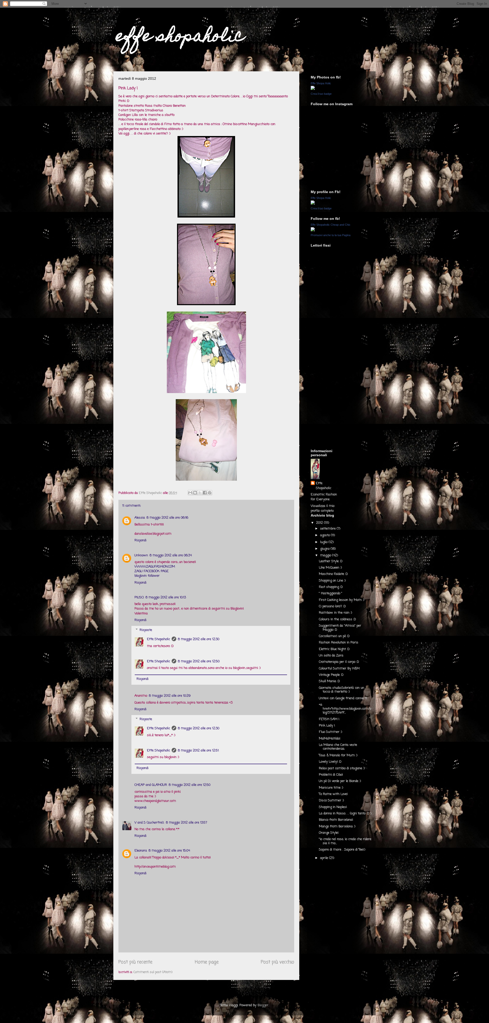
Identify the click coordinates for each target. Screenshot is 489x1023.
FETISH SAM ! (329, 719)
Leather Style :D (331, 561)
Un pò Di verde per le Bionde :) (340, 781)
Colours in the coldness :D (337, 619)
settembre (328, 528)
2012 (320, 522)
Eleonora (140, 850)
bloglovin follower (147, 575)
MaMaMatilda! (329, 738)
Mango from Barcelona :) (337, 826)
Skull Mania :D (329, 681)
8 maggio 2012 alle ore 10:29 (170, 695)
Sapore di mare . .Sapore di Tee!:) (342, 849)
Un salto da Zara (331, 655)
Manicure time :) (331, 787)
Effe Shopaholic (158, 639)
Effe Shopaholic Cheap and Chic (330, 224)
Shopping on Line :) (332, 580)
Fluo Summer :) (330, 732)
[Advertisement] (331, 370)
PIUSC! (139, 597)
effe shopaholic (180, 37)
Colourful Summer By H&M (339, 668)
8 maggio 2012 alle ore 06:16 (167, 517)
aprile (324, 858)
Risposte (146, 630)
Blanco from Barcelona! (336, 819)
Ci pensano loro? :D (332, 606)
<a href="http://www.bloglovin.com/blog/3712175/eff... (345, 708)
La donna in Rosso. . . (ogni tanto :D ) (345, 813)
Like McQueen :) (330, 567)
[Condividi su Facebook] (204, 492)
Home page (207, 962)
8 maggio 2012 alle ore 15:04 (169, 850)
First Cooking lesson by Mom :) (341, 600)
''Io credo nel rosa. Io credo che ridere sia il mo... (345, 841)
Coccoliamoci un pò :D (334, 636)
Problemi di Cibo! (331, 774)
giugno (325, 548)
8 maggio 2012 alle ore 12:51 (198, 750)
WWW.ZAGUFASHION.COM (154, 566)
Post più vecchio (277, 962)
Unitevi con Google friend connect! (343, 698)
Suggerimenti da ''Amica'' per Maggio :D (340, 627)
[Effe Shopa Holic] (313, 89)
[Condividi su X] (199, 492)
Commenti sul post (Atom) (152, 972)
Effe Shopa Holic (321, 83)
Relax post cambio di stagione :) (342, 768)
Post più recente (135, 962)
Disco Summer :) (331, 800)
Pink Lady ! (327, 725)
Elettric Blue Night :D (334, 649)
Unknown (141, 555)
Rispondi (140, 540)
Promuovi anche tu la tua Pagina (330, 235)
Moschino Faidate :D (333, 574)
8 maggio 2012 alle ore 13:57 (186, 822)
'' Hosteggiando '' (330, 593)
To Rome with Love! (333, 794)
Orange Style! (328, 832)
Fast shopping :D (331, 587)
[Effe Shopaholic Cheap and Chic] (313, 230)
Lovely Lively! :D (330, 761)
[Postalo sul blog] (195, 492)
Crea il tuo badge (321, 93)
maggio (326, 555)
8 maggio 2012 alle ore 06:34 (171, 555)
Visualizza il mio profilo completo (322, 508)
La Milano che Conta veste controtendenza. (338, 747)
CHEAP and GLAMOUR (150, 785)
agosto (325, 535)
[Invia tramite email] (190, 492)
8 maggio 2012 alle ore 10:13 (165, 597)
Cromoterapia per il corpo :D (339, 661)
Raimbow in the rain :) (335, 612)
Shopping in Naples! (333, 807)
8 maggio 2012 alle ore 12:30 (198, 639)
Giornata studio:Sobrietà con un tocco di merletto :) (341, 689)
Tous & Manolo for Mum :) (338, 755)
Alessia (139, 517)
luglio (324, 542)
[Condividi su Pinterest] (209, 492)
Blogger (262, 1005)
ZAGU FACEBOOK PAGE (151, 571)
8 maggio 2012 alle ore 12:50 (199, 661)
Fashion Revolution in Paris (338, 642)
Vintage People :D (331, 674)
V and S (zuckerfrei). (149, 822)
